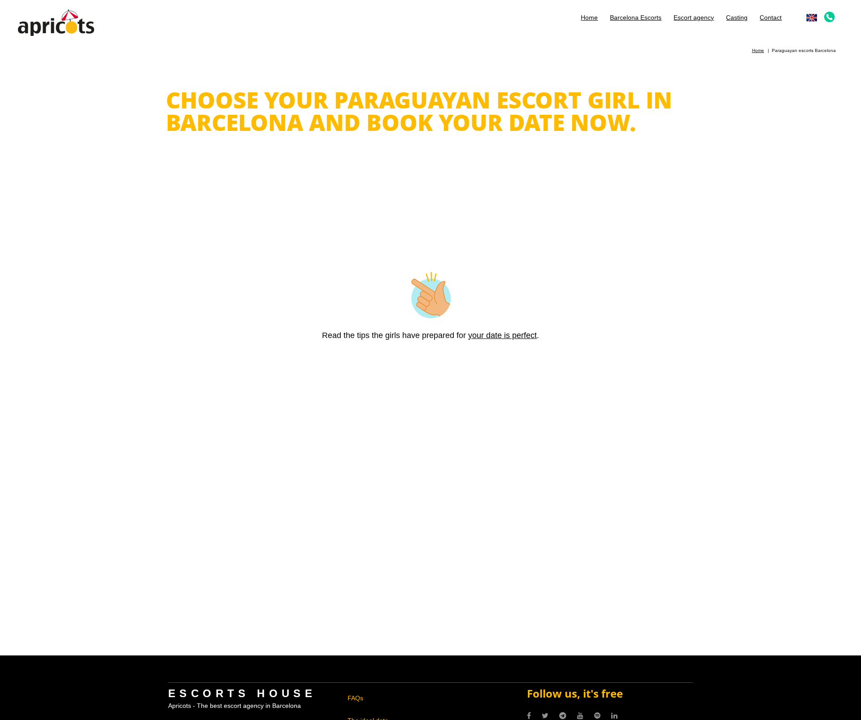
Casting (737, 17)
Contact (771, 17)
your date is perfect (502, 335)
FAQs (355, 698)
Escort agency (694, 17)
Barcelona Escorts (635, 17)
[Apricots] (56, 21)
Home (589, 17)
